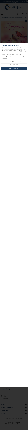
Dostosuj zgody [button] (14, 64)
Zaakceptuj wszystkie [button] (14, 68)
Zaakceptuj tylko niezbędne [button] (14, 61)
